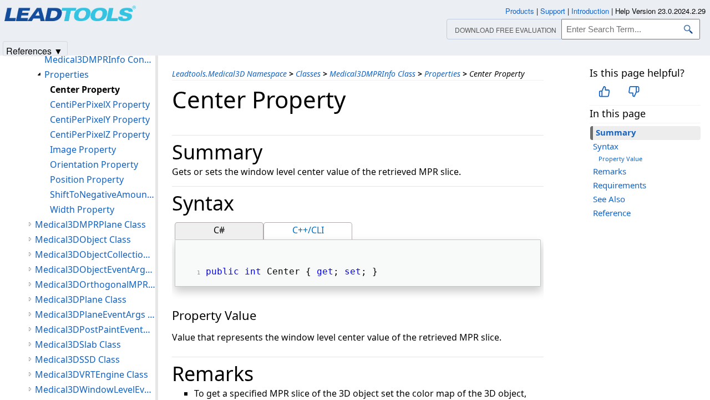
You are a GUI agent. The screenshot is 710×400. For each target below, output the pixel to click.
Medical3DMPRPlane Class (90, 224)
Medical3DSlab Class (78, 344)
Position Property (87, 179)
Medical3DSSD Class (77, 359)
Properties (442, 73)
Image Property (83, 149)
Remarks (609, 171)
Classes (308, 73)
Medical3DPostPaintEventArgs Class (95, 329)
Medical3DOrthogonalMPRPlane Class (95, 284)
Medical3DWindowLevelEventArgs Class (95, 389)
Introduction (590, 11)
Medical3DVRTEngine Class (91, 374)
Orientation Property (94, 164)
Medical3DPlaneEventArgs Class (95, 314)
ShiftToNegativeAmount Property (102, 194)
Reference (612, 212)
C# (219, 230)
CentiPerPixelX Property (100, 104)
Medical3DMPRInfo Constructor (99, 59)
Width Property (82, 209)
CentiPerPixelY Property (100, 119)
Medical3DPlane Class (80, 299)
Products (519, 11)
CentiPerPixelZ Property (100, 134)
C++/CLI (308, 230)
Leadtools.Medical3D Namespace (229, 73)
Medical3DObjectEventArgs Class (95, 269)
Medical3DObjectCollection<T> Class (95, 254)
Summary (616, 132)
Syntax (605, 146)
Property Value (620, 158)
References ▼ (34, 50)
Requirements (619, 185)
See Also (609, 198)
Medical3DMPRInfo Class (372, 73)
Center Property (85, 89)
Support (552, 11)
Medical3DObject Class (83, 239)
